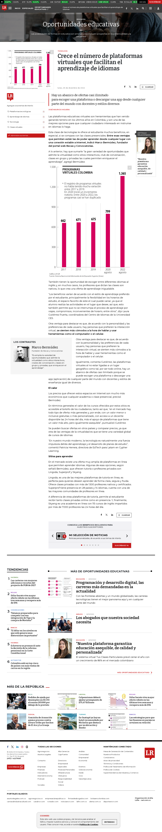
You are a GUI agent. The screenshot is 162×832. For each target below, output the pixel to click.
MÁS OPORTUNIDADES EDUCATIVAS (133, 672)
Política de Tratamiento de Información (120, 767)
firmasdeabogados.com (78, 798)
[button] (51, 536)
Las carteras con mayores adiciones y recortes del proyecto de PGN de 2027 (24, 583)
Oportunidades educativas (81, 24)
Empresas (42, 767)
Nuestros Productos (112, 754)
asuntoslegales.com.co (16, 798)
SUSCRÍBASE (155, 2)
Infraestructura (64, 773)
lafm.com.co (82, 802)
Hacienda (14, 577)
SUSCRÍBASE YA (122, 545)
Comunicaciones (17, 610)
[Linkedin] (135, 87)
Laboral (82, 694)
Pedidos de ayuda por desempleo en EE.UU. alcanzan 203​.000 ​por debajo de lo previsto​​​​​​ (39, 701)
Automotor (16, 660)
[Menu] (10, 8)
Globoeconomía (85, 770)
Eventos (82, 767)
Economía (83, 761)
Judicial (31, 714)
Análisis (82, 751)
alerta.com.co (95, 802)
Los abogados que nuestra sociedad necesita (107, 619)
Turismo (82, 714)
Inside (81, 773)
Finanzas (41, 770)
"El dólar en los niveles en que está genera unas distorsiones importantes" (24, 633)
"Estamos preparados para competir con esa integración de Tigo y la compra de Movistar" (24, 617)
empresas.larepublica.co (55, 798)
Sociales (41, 785)
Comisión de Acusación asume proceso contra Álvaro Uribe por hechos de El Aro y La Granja (40, 721)
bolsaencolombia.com (100, 798)
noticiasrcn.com (67, 802)
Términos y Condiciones (113, 764)
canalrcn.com (39, 802)
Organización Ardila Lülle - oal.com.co (144, 799)
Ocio (81, 776)
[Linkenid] (137, 8)
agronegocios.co (35, 798)
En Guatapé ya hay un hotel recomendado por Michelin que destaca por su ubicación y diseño (91, 722)
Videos (61, 785)
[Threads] (28, 747)
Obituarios (62, 776)
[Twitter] (132, 8)
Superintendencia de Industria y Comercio (121, 773)
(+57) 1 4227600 (14, 758)
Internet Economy (45, 776)
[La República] (4, 8)
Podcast (41, 779)
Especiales (62, 767)
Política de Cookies (88, 824)
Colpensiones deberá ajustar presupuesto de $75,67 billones (90, 700)
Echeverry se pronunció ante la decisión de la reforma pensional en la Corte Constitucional (25, 649)
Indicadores (42, 773)
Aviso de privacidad (112, 761)
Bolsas (14, 592)
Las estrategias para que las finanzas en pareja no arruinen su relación (142, 720)
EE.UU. (30, 694)
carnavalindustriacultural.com (19, 802)
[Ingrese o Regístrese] (158, 8)
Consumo (42, 761)
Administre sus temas (19, 135)
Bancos (14, 628)
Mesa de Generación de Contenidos (118, 751)
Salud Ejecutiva (85, 779)
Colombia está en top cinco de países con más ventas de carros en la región (25, 665)
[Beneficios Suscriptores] (150, 8)
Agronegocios (43, 751)
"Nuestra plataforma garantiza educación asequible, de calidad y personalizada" (145, 166)
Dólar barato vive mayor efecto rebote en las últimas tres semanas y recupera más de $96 (26, 599)
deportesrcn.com (110, 802)
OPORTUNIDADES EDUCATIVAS (43, 8)
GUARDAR (149, 87)
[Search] (143, 8)
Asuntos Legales (44, 754)
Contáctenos (109, 757)
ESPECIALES (27, 8)
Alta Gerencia (63, 751)
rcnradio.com (52, 802)
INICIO (17, 8)
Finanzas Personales (66, 770)
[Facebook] (126, 8)
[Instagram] (23, 747)
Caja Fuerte (63, 754)
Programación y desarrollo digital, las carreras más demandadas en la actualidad (110, 587)
